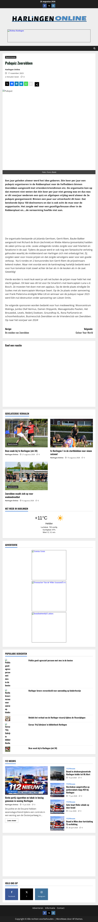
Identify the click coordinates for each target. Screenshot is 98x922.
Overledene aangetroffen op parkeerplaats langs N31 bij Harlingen (57, 790)
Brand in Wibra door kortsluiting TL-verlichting (57, 823)
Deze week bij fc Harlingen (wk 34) (21, 450)
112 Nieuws (12, 791)
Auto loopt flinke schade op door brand (57, 807)
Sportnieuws (11, 57)
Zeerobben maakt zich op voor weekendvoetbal (19, 495)
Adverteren (37, 908)
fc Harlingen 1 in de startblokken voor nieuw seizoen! (71, 452)
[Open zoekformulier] (94, 48)
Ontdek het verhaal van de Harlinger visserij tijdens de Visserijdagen (56, 717)
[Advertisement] (49, 224)
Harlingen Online (12, 69)
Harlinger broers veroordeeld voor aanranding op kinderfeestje (54, 690)
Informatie (50, 908)
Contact (60, 908)
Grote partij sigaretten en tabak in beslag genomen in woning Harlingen (24, 799)
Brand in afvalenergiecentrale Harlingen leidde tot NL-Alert (57, 773)
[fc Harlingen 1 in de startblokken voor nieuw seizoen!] (71, 433)
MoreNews (61, 919)
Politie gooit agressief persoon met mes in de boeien (50, 660)
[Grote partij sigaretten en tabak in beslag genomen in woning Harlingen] (26, 780)
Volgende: (84, 330)
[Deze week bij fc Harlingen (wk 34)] (26, 433)
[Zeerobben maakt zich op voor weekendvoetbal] (26, 476)
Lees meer (12, 821)
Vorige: (17, 330)
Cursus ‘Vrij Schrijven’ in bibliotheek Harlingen (47, 724)
